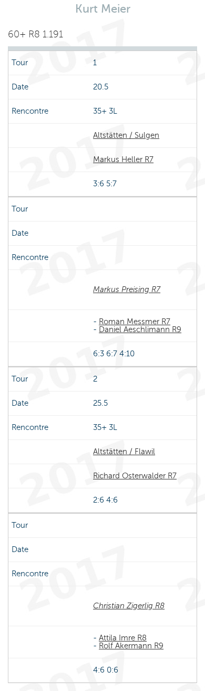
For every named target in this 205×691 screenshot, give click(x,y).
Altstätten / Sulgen (126, 135)
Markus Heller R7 (123, 159)
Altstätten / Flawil (124, 451)
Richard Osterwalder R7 (135, 476)
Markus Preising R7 (126, 289)
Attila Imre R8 (123, 638)
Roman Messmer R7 (134, 321)
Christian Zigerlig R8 (129, 606)
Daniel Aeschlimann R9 (140, 329)
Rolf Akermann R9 (131, 646)
